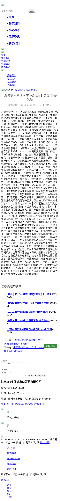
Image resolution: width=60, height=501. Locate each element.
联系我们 (5, 67)
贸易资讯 (5, 64)
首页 (3, 55)
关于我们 (5, 58)
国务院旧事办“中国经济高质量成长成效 (27, 303)
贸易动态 (5, 61)
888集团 (19, 90)
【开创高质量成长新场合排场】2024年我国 (29, 329)
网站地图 (45, 442)
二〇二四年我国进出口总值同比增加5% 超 (29, 312)
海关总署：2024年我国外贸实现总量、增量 (29, 294)
